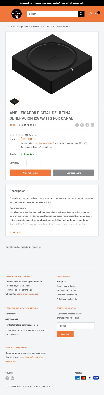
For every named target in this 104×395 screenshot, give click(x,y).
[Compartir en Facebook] (77, 125)
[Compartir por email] (92, 125)
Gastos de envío (45, 143)
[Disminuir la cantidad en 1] (23, 163)
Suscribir (65, 334)
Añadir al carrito (30, 172)
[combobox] (52, 14)
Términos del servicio (67, 290)
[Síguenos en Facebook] (7, 378)
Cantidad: (14, 162)
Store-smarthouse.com (28, 293)
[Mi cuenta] (91, 13)
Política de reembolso (67, 294)
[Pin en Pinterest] (82, 125)
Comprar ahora (74, 172)
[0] (96, 13)
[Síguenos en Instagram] (12, 378)
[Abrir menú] (6, 14)
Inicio (7, 26)
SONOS (12, 125)
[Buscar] (81, 14)
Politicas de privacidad (67, 299)
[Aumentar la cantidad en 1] (38, 163)
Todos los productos (21, 26)
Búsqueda (61, 281)
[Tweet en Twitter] (87, 125)
